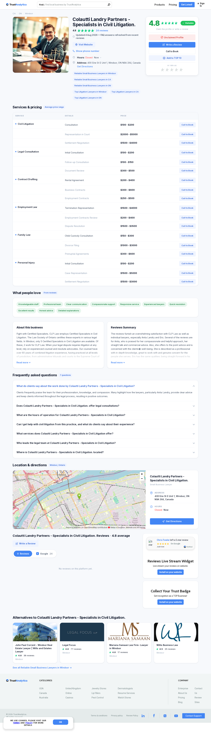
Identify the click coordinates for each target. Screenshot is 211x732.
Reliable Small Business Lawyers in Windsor (95, 73)
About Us (182, 693)
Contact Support (194, 716)
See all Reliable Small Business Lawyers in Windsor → (42, 667)
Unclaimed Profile (174, 37)
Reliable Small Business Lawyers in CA (92, 79)
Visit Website (86, 44)
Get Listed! (186, 4)
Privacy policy (117, 716)
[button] (107, 57)
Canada (43, 693)
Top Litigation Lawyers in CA (125, 91)
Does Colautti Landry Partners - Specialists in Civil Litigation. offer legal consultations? (68, 405)
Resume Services (126, 693)
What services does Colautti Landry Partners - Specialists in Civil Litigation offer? (65, 433)
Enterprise (183, 688)
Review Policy (132, 716)
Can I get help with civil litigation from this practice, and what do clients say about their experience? (76, 424)
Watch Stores (124, 697)
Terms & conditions (99, 716)
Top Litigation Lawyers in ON (87, 97)
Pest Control (98, 697)
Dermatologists (125, 688)
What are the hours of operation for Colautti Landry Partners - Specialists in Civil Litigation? (71, 415)
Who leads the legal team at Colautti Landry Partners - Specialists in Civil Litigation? (66, 443)
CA (14, 13)
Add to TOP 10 (174, 58)
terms (16, 723)
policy (29, 723)
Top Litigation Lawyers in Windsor (90, 91)
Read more (22, 362)
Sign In (202, 4)
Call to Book (172, 51)
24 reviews (102, 30)
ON (20, 13)
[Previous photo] (17, 45)
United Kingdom (73, 688)
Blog (180, 702)
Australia (43, 697)
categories (45, 680)
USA (41, 688)
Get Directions (85, 66)
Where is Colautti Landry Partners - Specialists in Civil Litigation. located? (60, 452)
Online (68, 693)
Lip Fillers (96, 693)
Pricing (173, 4)
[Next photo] (64, 45)
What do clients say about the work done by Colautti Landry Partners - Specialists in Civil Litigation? (76, 386)
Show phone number (87, 51)
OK (60, 722)
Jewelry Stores (99, 688)
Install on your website (170, 572)
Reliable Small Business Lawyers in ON (92, 85)
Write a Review (174, 44)
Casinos (69, 697)
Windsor (29, 13)
